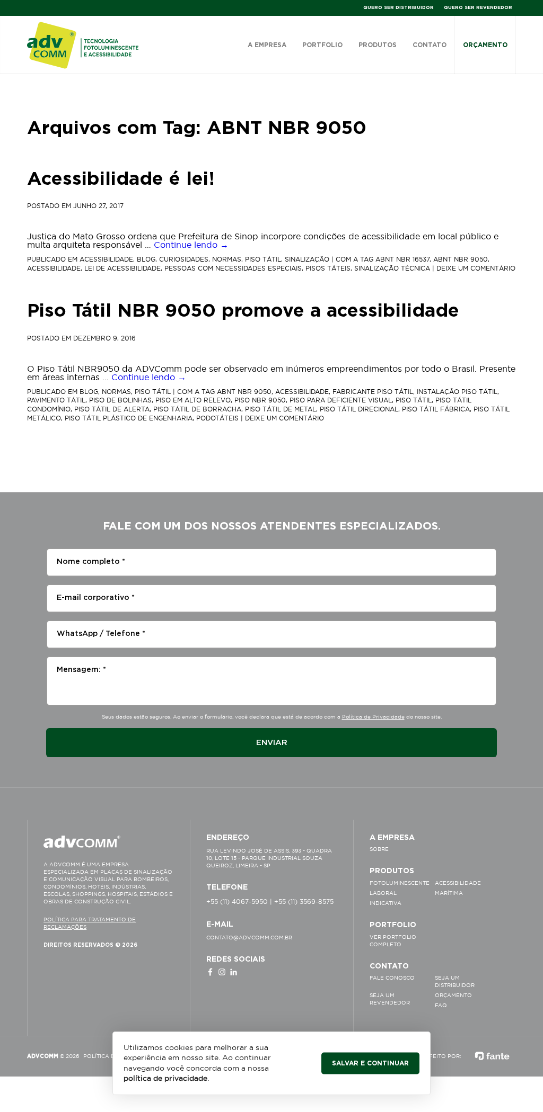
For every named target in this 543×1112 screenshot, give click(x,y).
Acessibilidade (106, 259)
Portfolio (322, 45)
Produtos (377, 45)
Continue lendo (191, 244)
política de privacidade (165, 1078)
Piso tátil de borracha (197, 409)
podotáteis (217, 418)
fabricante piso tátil (372, 391)
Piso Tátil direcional (359, 409)
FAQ (441, 1005)
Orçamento (485, 45)
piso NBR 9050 (260, 400)
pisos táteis (328, 268)
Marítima (449, 893)
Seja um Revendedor (390, 999)
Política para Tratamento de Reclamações (89, 923)
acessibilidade (54, 268)
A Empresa (267, 45)
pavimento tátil (56, 400)
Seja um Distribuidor (455, 981)
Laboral (383, 893)
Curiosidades (183, 259)
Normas (226, 259)
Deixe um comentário (475, 268)
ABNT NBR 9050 (460, 259)
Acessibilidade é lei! (121, 179)
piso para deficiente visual (341, 400)
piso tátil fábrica (436, 409)
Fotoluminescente (400, 883)
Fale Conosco (392, 978)
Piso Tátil (263, 259)
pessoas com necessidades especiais (233, 268)
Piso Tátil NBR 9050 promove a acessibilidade (243, 311)
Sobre (379, 849)
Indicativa (385, 903)
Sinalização (307, 259)
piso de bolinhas (120, 400)
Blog (146, 259)
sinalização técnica (392, 268)
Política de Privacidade (373, 717)
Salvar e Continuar (370, 1063)
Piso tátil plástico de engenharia (128, 418)
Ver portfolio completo (393, 940)
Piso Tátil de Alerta (112, 409)
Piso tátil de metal (280, 409)
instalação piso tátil (457, 391)
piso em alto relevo (193, 400)
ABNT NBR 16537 (402, 259)
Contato (429, 45)
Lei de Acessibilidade (122, 268)
